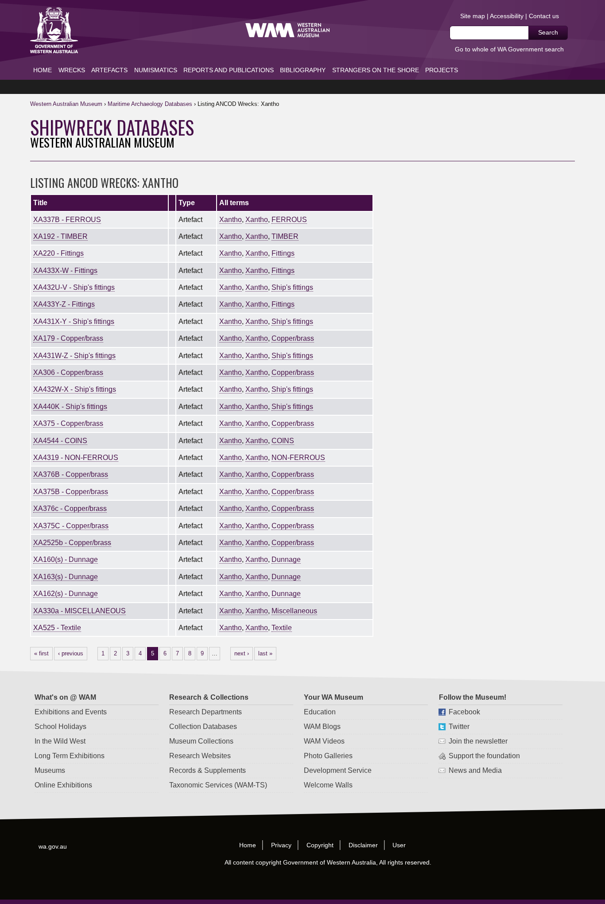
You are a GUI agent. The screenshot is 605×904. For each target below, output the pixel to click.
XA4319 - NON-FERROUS (75, 457)
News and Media (474, 770)
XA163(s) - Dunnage (65, 577)
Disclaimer (363, 845)
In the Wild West (60, 741)
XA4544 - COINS (60, 440)
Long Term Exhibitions (70, 756)
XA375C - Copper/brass (71, 526)
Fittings (283, 253)
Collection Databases (203, 726)
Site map (472, 15)
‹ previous (70, 653)
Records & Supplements (207, 770)
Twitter (458, 726)
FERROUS (289, 219)
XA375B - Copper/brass (70, 491)
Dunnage (286, 559)
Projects (441, 70)
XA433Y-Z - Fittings (64, 304)
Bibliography (303, 70)
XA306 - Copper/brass (68, 372)
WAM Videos (324, 741)
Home (42, 70)
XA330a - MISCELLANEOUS (79, 611)
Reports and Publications (228, 70)
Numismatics (155, 70)
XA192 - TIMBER (60, 236)
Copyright (320, 845)
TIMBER (285, 236)
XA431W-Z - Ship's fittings (74, 355)
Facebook (464, 712)
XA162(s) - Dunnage (65, 593)
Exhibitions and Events (71, 712)
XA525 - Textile (57, 627)
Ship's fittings (292, 287)
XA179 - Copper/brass (68, 338)
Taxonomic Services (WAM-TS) (218, 785)
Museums (50, 770)
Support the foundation (484, 756)
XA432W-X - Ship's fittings (74, 389)
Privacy (281, 845)
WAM (67, 104)
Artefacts (109, 70)
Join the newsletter (477, 741)
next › (241, 653)
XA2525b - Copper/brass (72, 542)
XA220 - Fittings (58, 253)
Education (320, 712)
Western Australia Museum (54, 30)
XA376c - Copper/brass (70, 508)
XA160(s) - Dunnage (65, 559)
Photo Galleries (328, 756)
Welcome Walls (328, 785)
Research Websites (200, 756)
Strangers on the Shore (375, 70)
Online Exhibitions (63, 785)
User (399, 845)
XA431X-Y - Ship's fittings (73, 321)
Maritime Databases (150, 104)
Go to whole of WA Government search (509, 49)
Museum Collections (201, 741)
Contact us (544, 15)
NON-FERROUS (298, 457)
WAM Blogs (322, 726)
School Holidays (60, 726)
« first (41, 653)
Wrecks (71, 70)
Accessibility (507, 15)
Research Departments (205, 712)
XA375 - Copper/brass (68, 423)
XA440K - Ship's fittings (70, 406)
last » (265, 653)
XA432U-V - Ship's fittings (74, 287)
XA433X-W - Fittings (65, 270)
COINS (282, 440)
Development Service (338, 770)
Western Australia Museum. (287, 30)
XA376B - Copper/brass (70, 474)
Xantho (230, 219)
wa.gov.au (53, 846)
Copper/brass (292, 338)
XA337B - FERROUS (67, 219)
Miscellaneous (294, 611)
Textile (281, 627)
